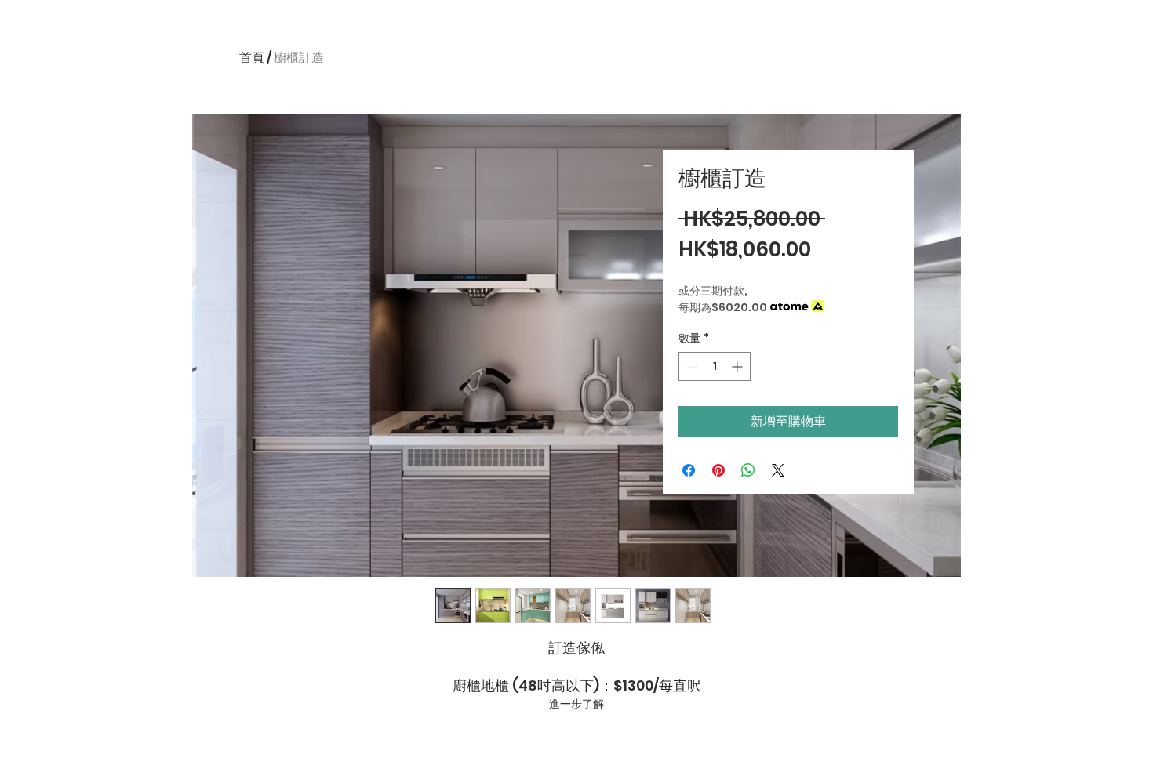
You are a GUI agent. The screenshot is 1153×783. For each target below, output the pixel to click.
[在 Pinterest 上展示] (718, 470)
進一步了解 (576, 704)
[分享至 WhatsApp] (748, 470)
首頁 (251, 58)
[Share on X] (778, 470)
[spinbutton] (714, 366)
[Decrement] (690, 366)
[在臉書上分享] (688, 470)
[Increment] (738, 366)
